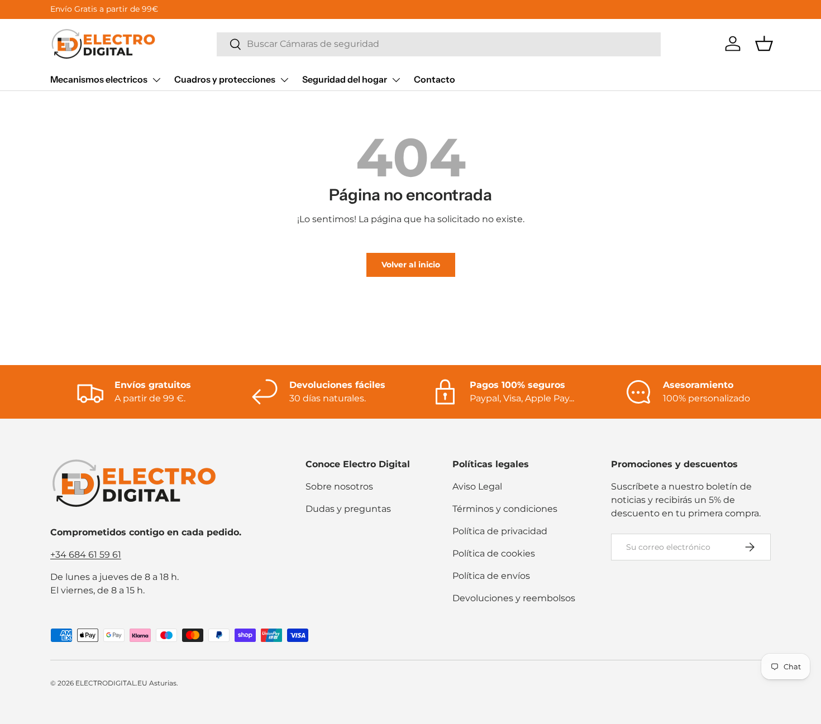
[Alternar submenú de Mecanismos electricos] (156, 80)
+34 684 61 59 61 (85, 554)
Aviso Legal (477, 486)
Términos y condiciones (504, 509)
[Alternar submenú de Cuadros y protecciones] (284, 80)
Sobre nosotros (339, 486)
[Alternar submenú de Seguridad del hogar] (396, 80)
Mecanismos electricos (98, 79)
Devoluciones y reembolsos (513, 598)
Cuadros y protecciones (224, 79)
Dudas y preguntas (348, 509)
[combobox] (439, 44)
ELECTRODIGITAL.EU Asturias (125, 683)
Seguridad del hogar (344, 79)
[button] (764, 43)
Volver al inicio (410, 265)
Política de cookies (493, 553)
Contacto (434, 79)
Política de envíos (491, 575)
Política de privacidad (499, 531)
